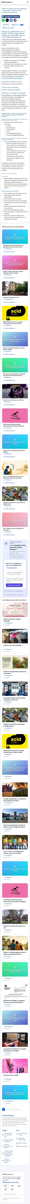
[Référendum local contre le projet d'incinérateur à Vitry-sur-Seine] (15, 318)
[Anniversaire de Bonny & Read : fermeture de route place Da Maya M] (15, 420)
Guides (4, 1130)
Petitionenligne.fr (6, 2)
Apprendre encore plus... (11, 1182)
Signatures (18, 25)
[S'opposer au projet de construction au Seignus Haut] (15, 498)
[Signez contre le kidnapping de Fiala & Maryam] (15, 446)
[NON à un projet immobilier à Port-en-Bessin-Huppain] (15, 344)
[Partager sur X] (7, 20)
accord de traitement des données (12, 78)
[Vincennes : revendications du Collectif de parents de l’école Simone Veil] (15, 370)
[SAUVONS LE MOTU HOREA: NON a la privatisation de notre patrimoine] (15, 241)
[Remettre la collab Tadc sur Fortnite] (15, 395)
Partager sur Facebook (12, 16)
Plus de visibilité (9, 28)
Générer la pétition (15, 585)
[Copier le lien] (15, 20)
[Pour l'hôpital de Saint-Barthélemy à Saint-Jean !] (15, 524)
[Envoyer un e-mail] (11, 20)
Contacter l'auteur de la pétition (11, 89)
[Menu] (27, 2)
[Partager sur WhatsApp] (3, 20)
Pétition (7, 25)
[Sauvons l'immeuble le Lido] (15, 292)
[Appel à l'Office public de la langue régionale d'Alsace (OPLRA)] (15, 267)
